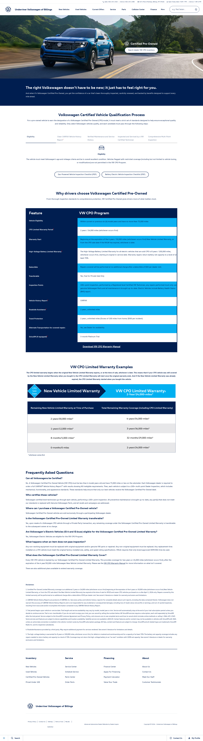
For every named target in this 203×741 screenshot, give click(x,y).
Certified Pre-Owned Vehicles (37, 677)
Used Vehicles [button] (80, 9)
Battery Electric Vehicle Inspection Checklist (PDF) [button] (125, 174)
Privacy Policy (32, 721)
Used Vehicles (31, 672)
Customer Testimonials (151, 682)
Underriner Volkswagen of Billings (166, 724)
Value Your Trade (110, 682)
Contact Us (146, 672)
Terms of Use (59, 721)
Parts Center (70, 677)
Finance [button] (153, 9)
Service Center (71, 667)
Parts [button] (124, 9)
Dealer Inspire (114, 724)
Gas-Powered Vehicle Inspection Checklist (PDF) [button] (77, 174)
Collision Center (138, 9)
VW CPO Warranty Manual (114, 563)
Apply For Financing (112, 672)
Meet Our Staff (148, 677)
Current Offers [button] (98, 9)
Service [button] (113, 9)
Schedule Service (72, 672)
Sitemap (50, 721)
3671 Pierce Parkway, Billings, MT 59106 (151, 2)
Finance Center (110, 667)
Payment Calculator (112, 677)
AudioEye (50, 727)
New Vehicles (31, 667)
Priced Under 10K (33, 682)
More (163, 9)
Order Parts (69, 682)
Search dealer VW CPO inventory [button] (141, 50)
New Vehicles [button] (64, 9)
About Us (146, 667)
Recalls (67, 721)
